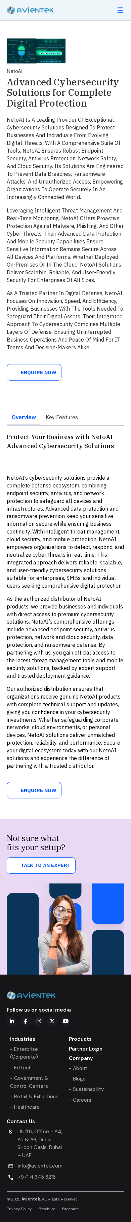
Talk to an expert (46, 865)
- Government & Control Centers (29, 1082)
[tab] (24, 417)
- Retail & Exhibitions (34, 1096)
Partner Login (85, 1049)
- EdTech (21, 1067)
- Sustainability (86, 1089)
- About (78, 1068)
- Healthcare (25, 1107)
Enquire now (38, 372)
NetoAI (15, 71)
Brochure (47, 1209)
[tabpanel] (65, 603)
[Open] (120, 10)
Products (80, 1039)
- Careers (80, 1100)
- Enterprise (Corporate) (24, 1053)
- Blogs (77, 1078)
